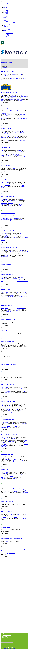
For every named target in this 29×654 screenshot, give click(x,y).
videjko (22, 474)
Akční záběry (17, 390)
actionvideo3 (3, 113)
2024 (7, 11)
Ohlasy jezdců (4, 118)
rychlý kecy (7, 115)
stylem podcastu (11, 553)
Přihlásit (5, 67)
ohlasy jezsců (7, 392)
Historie (8, 31)
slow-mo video (22, 114)
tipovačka (20, 100)
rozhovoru (11, 267)
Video (18, 405)
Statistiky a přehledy (10, 22)
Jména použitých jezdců (11, 24)
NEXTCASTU (4, 394)
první (20, 293)
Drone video (8, 391)
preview (20, 150)
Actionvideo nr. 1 (16, 132)
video (11, 135)
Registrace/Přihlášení (5, 3)
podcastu (11, 158)
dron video (8, 408)
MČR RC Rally (14, 168)
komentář (20, 205)
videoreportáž (11, 424)
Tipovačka (5, 26)
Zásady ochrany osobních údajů (8, 648)
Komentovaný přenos (10, 279)
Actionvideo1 (12, 77)
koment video (12, 99)
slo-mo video (3, 137)
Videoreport (16, 409)
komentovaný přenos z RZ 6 (7, 219)
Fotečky (7, 75)
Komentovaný (24, 237)
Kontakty (8, 34)
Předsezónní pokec (5, 322)
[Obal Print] (2, 44)
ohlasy (21, 233)
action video (11, 441)
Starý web (8, 36)
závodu (15, 200)
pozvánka (6, 74)
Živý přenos (25, 490)
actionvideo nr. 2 (24, 132)
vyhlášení (18, 110)
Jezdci (4, 20)
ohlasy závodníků (22, 518)
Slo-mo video (4, 204)
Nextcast (25, 118)
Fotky (5, 235)
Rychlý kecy (17, 75)
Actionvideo (7, 255)
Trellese (23, 388)
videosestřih (14, 237)
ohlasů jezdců (7, 156)
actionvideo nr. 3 (4, 133)
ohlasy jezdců (6, 140)
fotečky (22, 110)
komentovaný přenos (21, 515)
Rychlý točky (24, 96)
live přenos (13, 153)
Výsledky (8, 29)
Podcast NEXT (19, 99)
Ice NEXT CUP (9, 33)
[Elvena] (15, 54)
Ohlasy (2, 100)
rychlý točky (5, 77)
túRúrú (2, 99)
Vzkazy (12, 115)
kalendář (7, 541)
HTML (2, 95)
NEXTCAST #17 (9, 311)
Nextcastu (15, 461)
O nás (4, 633)
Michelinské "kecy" (7, 136)
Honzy (12, 388)
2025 (7, 10)
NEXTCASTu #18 (8, 296)
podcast (17, 137)
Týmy (4, 25)
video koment (8, 114)
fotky (13, 151)
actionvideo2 (19, 77)
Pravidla (5, 17)
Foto (21, 74)
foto (6, 132)
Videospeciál (14, 254)
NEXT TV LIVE (22, 135)
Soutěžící (8, 21)
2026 (7, 8)
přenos (11, 78)
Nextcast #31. (16, 78)
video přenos (21, 204)
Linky (7, 35)
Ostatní (5, 30)
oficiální (6, 292)
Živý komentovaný (21, 308)
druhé (23, 293)
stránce (2, 346)
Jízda (12, 97)
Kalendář (5, 7)
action (19, 279)
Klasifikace (5, 12)
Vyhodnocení (3, 477)
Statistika (3, 183)
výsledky (14, 74)
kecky (4, 97)
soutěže (16, 235)
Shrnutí (2, 356)
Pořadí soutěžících (5, 182)
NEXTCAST (8, 256)
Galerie (5, 19)
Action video (21, 408)
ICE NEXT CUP (7, 635)
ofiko (6, 199)
